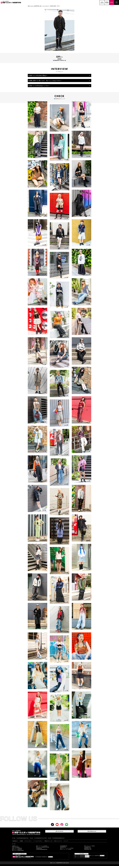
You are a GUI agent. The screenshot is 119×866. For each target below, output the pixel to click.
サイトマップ (66, 840)
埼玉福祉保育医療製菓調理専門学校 (41, 849)
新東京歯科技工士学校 (87, 848)
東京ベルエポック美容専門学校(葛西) (18, 850)
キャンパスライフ (45, 6)
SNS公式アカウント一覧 (48, 840)
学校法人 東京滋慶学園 (15, 847)
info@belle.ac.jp (92, 831)
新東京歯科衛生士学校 (87, 849)
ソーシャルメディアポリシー (38, 840)
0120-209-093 (60, 831)
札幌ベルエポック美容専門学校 (17, 848)
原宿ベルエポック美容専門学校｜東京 (34, 6)
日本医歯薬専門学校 (87, 847)
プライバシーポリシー (28, 840)
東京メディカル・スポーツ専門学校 (65, 849)
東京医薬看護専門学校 (63, 845)
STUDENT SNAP (53, 6)
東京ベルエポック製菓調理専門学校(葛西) (42, 847)
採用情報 (21, 840)
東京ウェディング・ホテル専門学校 (41, 845)
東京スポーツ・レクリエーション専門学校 (66, 848)
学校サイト (50, 856)
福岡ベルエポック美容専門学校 (17, 849)
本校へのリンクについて (58, 840)
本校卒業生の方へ (15, 840)
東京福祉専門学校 (63, 847)
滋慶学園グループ (15, 845)
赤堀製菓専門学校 (39, 848)
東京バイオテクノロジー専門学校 (89, 845)
